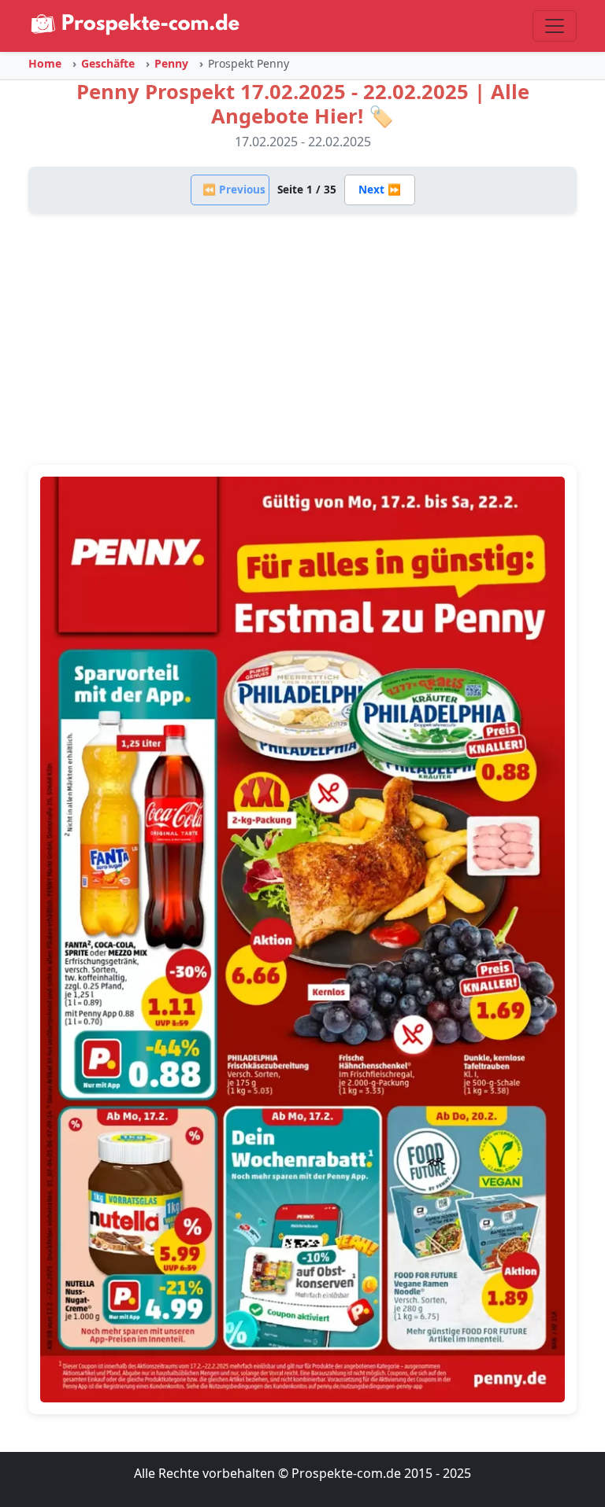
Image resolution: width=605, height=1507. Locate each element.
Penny (171, 63)
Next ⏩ (379, 189)
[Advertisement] (302, 339)
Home (44, 63)
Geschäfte (108, 63)
